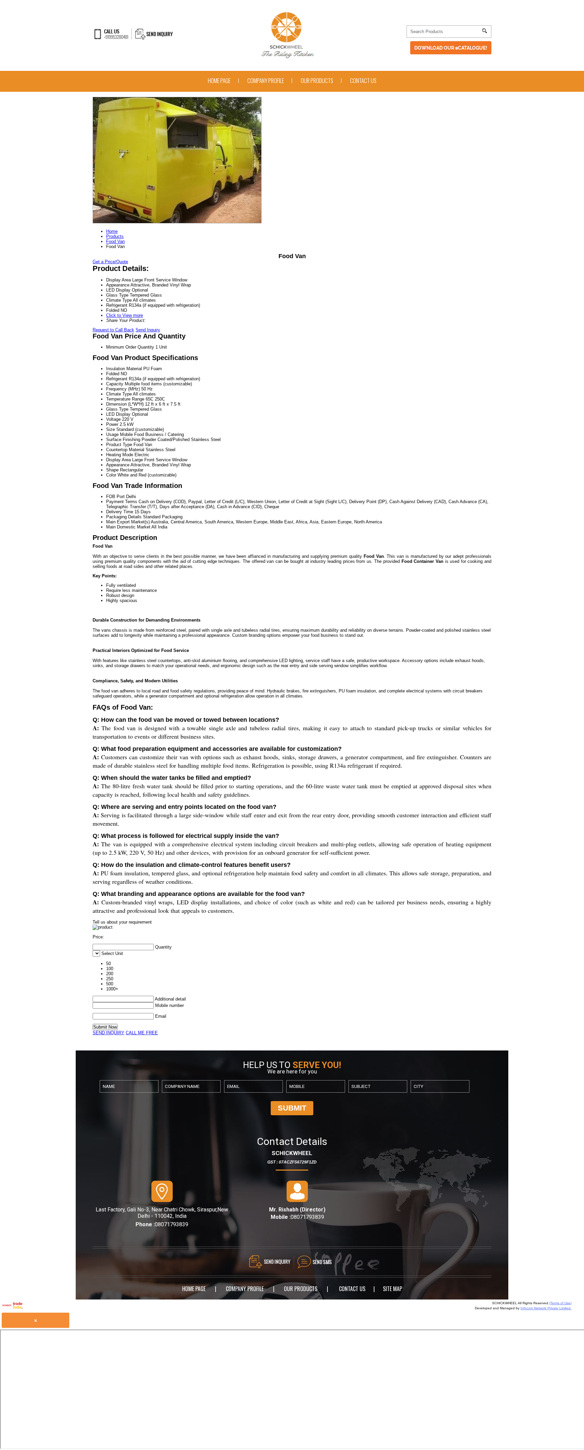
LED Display (118, 414)
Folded (112, 373)
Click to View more (124, 315)
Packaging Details (124, 516)
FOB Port (115, 496)
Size (110, 429)
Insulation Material (124, 368)
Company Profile (265, 80)
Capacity (114, 383)
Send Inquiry (148, 329)
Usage (112, 434)
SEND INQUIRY (108, 1032)
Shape (112, 469)
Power (112, 424)
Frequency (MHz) (123, 388)
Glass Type (117, 409)
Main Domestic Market (128, 526)
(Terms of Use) (560, 1303)
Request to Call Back (113, 329)
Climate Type (119, 393)
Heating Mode (119, 454)
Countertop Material (125, 449)
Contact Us (363, 80)
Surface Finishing (123, 439)
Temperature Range (125, 399)
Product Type (119, 444)
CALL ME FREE (142, 1032)
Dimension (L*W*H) (125, 404)
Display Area (118, 459)
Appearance (117, 464)
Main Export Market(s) (128, 521)
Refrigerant (116, 378)
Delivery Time (119, 511)
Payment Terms (121, 501)
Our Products (317, 80)
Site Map (392, 1289)
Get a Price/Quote (110, 261)
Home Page (219, 80)
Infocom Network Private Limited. (545, 1308)
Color (111, 474)
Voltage (113, 419)
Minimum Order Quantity (130, 347)
